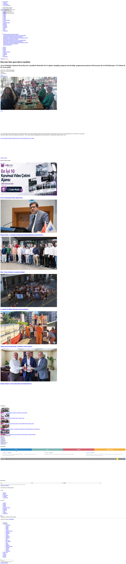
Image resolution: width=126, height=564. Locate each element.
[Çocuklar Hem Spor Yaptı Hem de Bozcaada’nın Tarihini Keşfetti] (5, 433)
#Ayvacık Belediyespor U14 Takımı (26, 138)
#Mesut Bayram (15, 138)
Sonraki (5, 157)
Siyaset (8, 39)
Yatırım (19, 36)
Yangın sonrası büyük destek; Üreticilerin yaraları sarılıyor (16, 346)
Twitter (8, 34)
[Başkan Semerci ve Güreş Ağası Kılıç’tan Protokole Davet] (29, 381)
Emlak (4, 16)
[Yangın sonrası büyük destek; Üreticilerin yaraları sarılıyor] (29, 343)
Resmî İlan (5, 30)
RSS (10, 44)
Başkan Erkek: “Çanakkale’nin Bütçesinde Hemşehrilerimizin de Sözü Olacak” (22, 235)
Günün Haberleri (6, 5)
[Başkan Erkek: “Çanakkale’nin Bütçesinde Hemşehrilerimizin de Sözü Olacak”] (29, 232)
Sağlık (15, 37)
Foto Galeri (5, 1)
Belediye (5, 23)
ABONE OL (3, 443)
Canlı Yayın (5, 4)
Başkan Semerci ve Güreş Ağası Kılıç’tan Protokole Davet (16, 383)
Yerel (4, 28)
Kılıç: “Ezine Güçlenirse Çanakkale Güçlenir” (13, 272)
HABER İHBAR (4, 562)
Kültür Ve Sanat (24, 37)
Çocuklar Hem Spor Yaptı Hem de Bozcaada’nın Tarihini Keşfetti (20, 434)
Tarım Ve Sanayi (6, 20)
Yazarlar (5, 554)
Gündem (5, 37)
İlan (22, 36)
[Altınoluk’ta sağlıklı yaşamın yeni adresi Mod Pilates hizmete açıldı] (5, 422)
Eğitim (4, 14)
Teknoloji (5, 26)
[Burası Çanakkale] (5, 9)
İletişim (7, 44)
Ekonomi (5, 39)
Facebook (5, 34)
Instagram (13, 34)
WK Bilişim (11, 519)
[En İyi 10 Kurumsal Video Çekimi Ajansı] (29, 195)
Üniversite (15, 39)
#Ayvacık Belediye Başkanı (6, 138)
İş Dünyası (15, 36)
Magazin (19, 37)
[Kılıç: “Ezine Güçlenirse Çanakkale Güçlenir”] (29, 269)
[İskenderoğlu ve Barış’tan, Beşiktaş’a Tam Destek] (5, 411)
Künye (4, 44)
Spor (13, 37)
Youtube (16, 34)
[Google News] (4, 76)
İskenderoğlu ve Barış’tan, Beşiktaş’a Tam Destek (15, 412)
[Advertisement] (40, 122)
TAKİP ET (3, 439)
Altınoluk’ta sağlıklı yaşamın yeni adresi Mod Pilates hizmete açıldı (18, 423)
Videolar (5, 2)
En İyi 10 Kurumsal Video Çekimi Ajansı (12, 197)
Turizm (11, 39)
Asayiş (4, 12)
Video (4, 553)
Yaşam (4, 19)
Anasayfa (2, 58)
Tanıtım (11, 36)
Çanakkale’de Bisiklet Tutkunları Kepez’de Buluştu (14, 309)
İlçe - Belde (9, 37)
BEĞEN (2, 436)
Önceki (2, 157)
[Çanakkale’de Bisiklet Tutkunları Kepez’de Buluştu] (29, 306)
